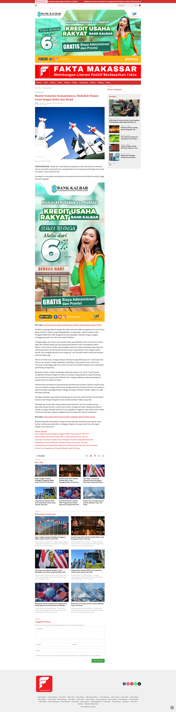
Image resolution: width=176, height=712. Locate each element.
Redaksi (80, 704)
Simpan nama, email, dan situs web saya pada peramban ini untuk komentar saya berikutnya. (69, 655)
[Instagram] (128, 684)
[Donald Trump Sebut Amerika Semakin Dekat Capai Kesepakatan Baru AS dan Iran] (70, 471)
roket (57, 103)
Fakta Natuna (116, 701)
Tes (110, 164)
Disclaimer (126, 701)
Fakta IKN (62, 697)
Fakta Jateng (115, 697)
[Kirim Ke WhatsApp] (103, 455)
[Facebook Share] (86, 455)
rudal (61, 103)
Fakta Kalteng (61, 699)
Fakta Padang (112, 699)
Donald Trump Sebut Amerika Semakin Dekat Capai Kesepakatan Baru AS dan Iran (61, 437)
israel (53, 103)
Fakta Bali (71, 699)
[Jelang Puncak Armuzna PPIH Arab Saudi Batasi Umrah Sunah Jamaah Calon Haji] (46, 493)
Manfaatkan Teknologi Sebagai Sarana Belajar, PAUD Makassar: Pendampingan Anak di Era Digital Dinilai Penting (129, 156)
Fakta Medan (42, 699)
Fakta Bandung (104, 697)
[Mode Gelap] (140, 5)
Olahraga (101, 82)
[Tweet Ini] (90, 455)
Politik (60, 82)
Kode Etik (134, 701)
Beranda (38, 82)
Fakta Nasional (52, 697)
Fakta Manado (65, 701)
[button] (136, 5)
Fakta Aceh (70, 697)
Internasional (84, 82)
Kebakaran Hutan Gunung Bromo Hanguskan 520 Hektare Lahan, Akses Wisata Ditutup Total (65, 1)
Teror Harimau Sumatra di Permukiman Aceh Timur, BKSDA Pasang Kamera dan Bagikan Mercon (139, 1)
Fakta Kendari (133, 699)
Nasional (52, 82)
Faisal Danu (42, 103)
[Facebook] (124, 684)
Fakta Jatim (124, 697)
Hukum (74, 82)
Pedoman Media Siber (91, 704)
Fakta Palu (75, 701)
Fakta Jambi (80, 699)
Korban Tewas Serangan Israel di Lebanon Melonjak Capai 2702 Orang (57, 448)
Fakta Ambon (84, 701)
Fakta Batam (134, 697)
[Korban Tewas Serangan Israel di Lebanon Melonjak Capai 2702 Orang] (94, 493)
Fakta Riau (106, 701)
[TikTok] (139, 684)
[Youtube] (131, 684)
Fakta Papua (80, 697)
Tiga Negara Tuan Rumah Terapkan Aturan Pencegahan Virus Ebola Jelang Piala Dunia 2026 (64, 439)
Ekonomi (67, 82)
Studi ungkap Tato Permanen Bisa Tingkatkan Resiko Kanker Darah (69, 417)
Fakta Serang (90, 699)
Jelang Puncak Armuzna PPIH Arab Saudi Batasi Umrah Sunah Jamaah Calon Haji (61, 442)
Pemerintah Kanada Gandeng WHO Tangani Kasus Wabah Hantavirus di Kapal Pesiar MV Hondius (66, 445)
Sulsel (45, 82)
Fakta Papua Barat (92, 697)
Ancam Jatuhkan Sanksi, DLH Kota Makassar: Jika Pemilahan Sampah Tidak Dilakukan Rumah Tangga (129, 147)
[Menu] (36, 5)
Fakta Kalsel (52, 699)
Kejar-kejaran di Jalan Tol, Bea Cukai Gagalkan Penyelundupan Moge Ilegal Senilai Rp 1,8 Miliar (124, 121)
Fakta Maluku (122, 699)
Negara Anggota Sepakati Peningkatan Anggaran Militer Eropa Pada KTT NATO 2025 (62, 434)
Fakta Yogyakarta (96, 701)
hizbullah (49, 103)
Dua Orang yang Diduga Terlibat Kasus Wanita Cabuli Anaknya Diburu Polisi (72, 325)
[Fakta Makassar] (88, 71)
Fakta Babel (42, 701)
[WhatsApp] (135, 684)
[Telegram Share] (99, 455)
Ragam (108, 82)
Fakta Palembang (53, 701)
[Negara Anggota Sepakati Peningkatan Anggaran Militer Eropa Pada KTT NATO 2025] (46, 471)
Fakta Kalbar (42, 697)
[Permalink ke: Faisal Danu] (36, 104)
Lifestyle (92, 82)
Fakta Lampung (101, 699)
